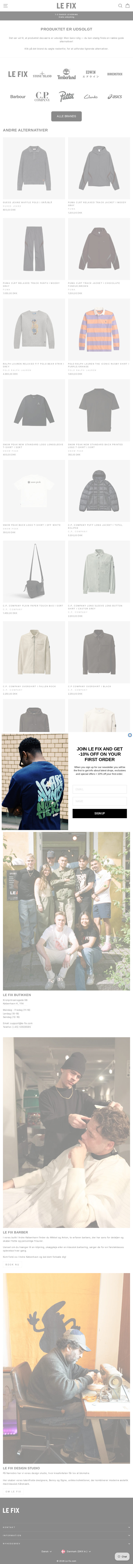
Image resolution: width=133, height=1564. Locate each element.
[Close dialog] (130, 735)
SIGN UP (100, 813)
